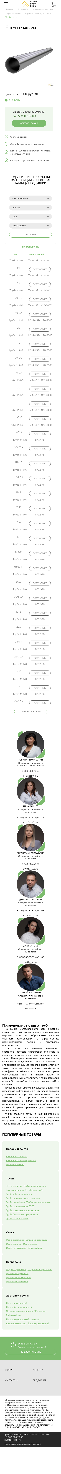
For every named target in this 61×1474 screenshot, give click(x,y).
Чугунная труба (14, 1186)
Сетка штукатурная (16, 1248)
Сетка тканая (30, 1244)
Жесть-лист (40, 1311)
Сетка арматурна (15, 1240)
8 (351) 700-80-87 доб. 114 (30, 817)
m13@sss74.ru (30, 915)
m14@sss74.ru (30, 822)
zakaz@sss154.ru (24, 116)
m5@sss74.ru (30, 962)
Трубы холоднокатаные (38, 1202)
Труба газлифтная (15, 1202)
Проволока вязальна (17, 1281)
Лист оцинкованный (16, 1303)
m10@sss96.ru (30, 869)
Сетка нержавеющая (36, 1240)
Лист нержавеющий (38, 1323)
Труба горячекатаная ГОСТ (20, 1206)
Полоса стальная (15, 1164)
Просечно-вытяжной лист (19, 1311)
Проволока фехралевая (18, 1277)
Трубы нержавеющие (35, 1186)
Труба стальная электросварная (23, 1198)
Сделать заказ (29, 123)
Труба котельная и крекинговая (22, 1210)
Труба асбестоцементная (19, 1194)
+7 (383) (14, 1437)
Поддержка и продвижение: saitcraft (23, 1444)
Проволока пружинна (17, 1273)
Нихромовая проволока (40, 1269)
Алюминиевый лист (16, 1323)
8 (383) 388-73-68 (30, 771)
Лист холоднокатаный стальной (22, 1319)
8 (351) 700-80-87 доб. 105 (30, 957)
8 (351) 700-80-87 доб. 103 (30, 910)
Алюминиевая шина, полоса (21, 1160)
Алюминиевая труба (16, 1190)
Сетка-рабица (35, 1248)
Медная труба (36, 1190)
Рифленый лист (14, 1315)
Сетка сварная (14, 1244)
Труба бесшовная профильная (22, 1214)
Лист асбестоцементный (19, 1307)
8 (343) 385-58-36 (30, 864)
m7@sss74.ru (30, 1008)
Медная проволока (16, 1269)
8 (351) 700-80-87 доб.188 (30, 1003)
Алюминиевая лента (16, 1156)
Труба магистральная (17, 1218)
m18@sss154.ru (30, 776)
